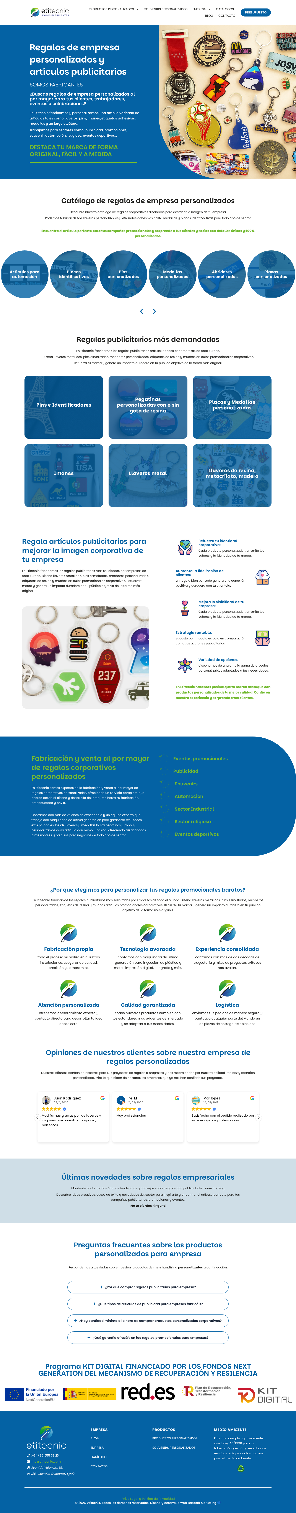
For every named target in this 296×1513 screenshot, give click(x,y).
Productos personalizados (111, 9)
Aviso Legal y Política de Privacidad (148, 1498)
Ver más (24, 274)
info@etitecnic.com (46, 1461)
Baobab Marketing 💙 (204, 1503)
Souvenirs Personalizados (165, 9)
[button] (141, 311)
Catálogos (225, 9)
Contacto (226, 15)
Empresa (199, 9)
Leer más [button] (198, 1136)
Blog (209, 15)
